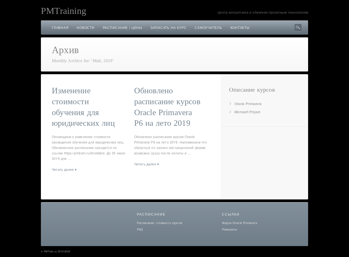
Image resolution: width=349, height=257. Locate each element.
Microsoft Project (247, 111)
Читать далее (63, 169)
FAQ (140, 229)
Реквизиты (229, 229)
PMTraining (63, 11)
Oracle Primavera (247, 103)
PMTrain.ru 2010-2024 (57, 251)
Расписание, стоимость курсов (159, 222)
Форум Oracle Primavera (239, 222)
